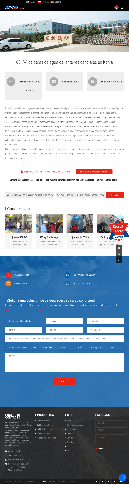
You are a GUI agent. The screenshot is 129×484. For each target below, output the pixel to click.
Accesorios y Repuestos (46, 438)
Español (58, 2)
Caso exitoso (72, 421)
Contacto (70, 433)
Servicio (70, 438)
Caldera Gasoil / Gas (45, 425)
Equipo (70, 450)
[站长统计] (43, 481)
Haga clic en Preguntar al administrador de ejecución (47, 171)
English (34, 2)
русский (45, 2)
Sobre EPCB (72, 429)
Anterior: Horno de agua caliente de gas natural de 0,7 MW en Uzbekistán (29, 196)
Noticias (70, 442)
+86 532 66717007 (15, 455)
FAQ (68, 446)
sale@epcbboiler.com (16, 451)
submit (64, 381)
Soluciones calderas (75, 425)
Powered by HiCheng (57, 481)
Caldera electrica (43, 433)
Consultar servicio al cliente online (24, 311)
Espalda (114, 195)
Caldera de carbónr (44, 421)
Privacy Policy (74, 481)
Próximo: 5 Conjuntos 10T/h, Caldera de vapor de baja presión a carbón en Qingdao (80, 196)
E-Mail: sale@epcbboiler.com (96, 171)
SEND (101, 448)
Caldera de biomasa (45, 429)
